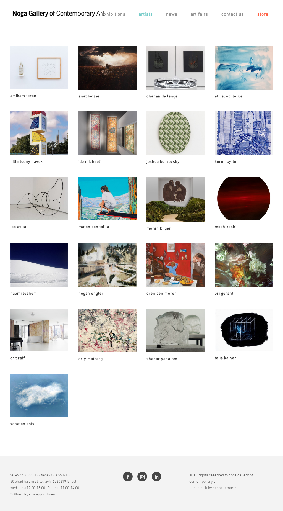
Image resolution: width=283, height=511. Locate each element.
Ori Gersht (224, 293)
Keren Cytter (226, 161)
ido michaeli (89, 161)
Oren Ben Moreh (161, 293)
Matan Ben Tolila (93, 226)
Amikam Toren (23, 95)
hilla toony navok (26, 161)
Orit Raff (17, 357)
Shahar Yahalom (161, 358)
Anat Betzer (89, 96)
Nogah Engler (91, 293)
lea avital (19, 226)
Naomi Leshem (23, 293)
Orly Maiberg (90, 358)
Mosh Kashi (226, 226)
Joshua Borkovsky (163, 161)
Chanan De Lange (162, 96)
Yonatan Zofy (22, 423)
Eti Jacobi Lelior (229, 96)
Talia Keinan (226, 357)
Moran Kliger (158, 228)
